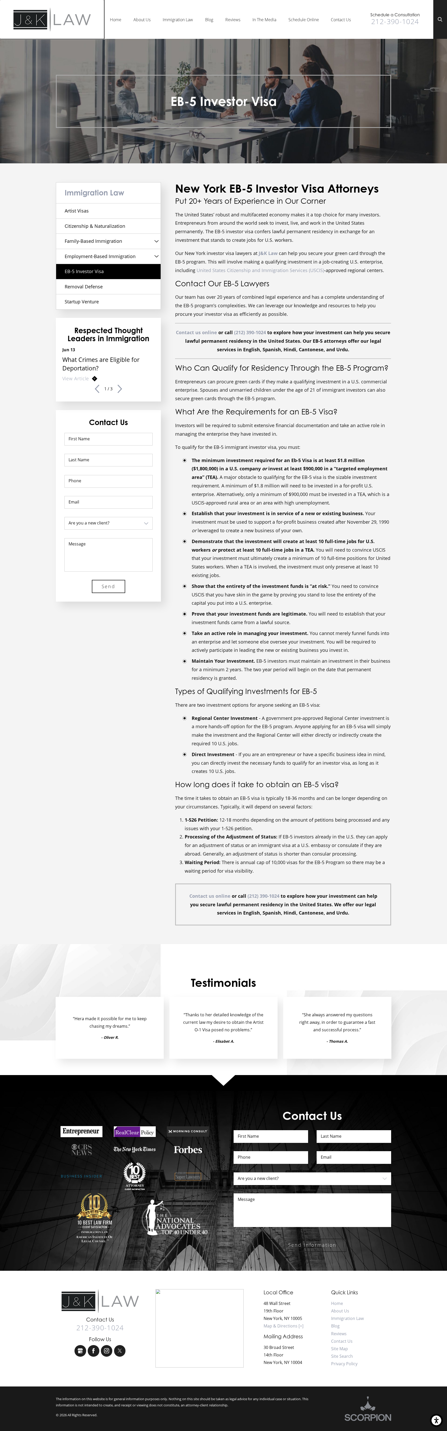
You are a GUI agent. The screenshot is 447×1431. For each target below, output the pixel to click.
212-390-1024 (395, 21)
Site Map (339, 1349)
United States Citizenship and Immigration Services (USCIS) (260, 270)
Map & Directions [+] (283, 1326)
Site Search (342, 1356)
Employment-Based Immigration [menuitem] (100, 256)
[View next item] (120, 389)
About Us (142, 19)
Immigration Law (178, 19)
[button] (436, 1420)
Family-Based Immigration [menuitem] (93, 241)
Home (115, 19)
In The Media (264, 19)
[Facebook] (93, 1351)
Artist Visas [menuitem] (77, 211)
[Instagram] (107, 1351)
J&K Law (268, 253)
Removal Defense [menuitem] (84, 286)
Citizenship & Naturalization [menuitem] (95, 226)
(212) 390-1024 (250, 332)
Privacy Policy (344, 1364)
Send (108, 586)
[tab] (156, 241)
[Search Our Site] (440, 19)
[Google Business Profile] (80, 1351)
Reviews (232, 19)
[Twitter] (120, 1351)
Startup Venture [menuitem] (82, 301)
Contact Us (341, 19)
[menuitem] (116, 19)
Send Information (312, 1245)
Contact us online (196, 332)
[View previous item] (97, 389)
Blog (209, 19)
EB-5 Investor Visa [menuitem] (84, 271)
